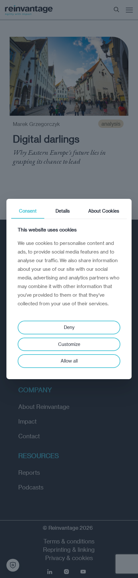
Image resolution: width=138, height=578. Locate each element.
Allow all (69, 360)
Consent (28, 211)
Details (63, 211)
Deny (69, 327)
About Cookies (103, 211)
